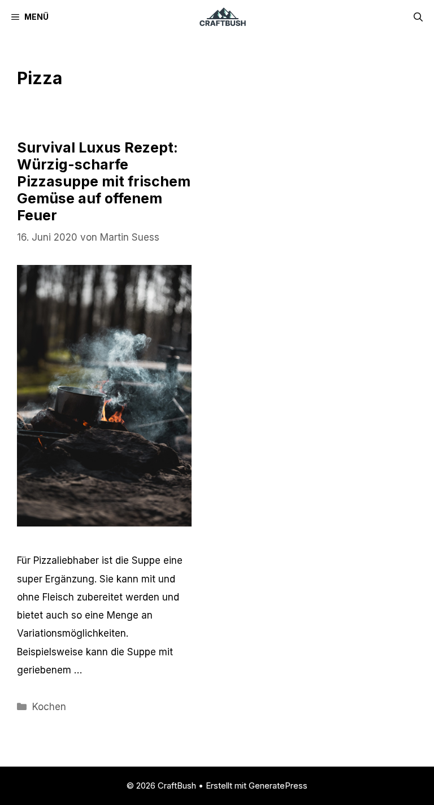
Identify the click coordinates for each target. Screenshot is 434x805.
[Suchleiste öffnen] (418, 17)
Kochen (49, 706)
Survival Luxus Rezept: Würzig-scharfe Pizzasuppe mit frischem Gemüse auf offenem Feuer (103, 181)
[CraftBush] (222, 17)
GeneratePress (278, 785)
